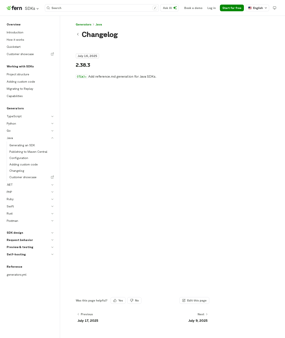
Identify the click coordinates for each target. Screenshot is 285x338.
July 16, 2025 (87, 56)
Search (104, 8)
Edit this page (197, 300)
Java (99, 24)
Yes (120, 300)
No (137, 300)
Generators (83, 24)
